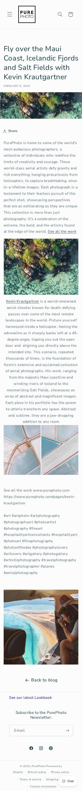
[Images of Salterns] (41, 450)
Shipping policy (56, 779)
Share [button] (13, 131)
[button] (9, 14)
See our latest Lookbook (30, 697)
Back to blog (44, 680)
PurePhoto (39, 766)
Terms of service (30, 779)
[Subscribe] (67, 730)
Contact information (43, 786)
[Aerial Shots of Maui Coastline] (41, 267)
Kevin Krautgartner (22, 301)
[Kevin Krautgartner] (41, 627)
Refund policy (37, 772)
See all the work (62, 231)
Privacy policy (60, 772)
